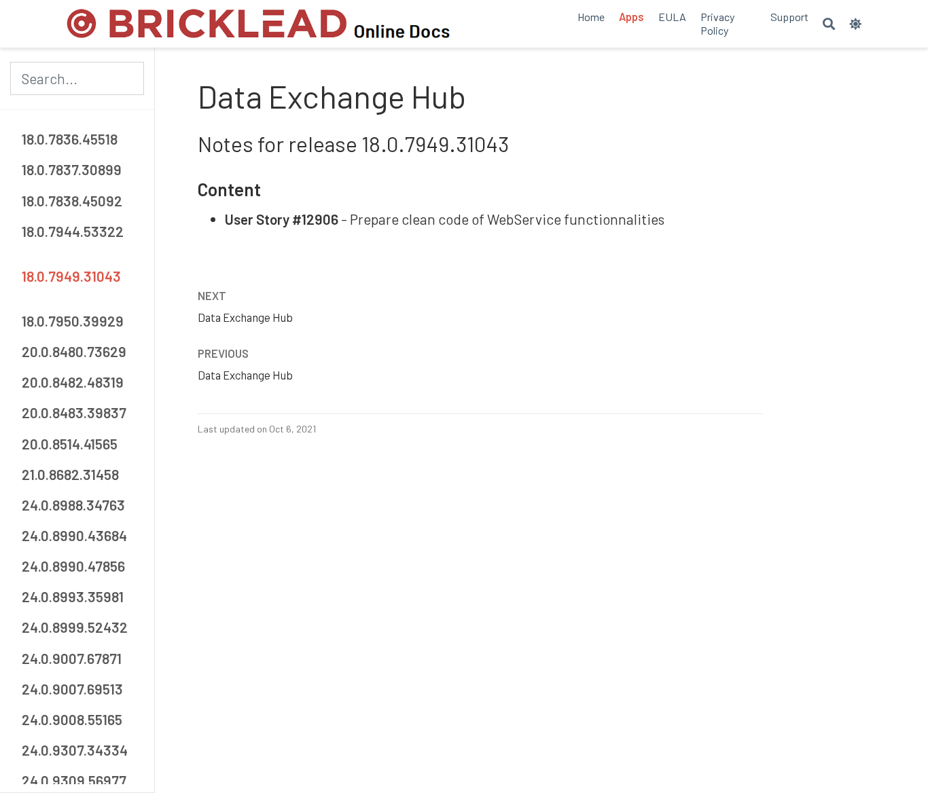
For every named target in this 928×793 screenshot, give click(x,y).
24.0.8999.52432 (75, 627)
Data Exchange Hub (245, 317)
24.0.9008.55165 (72, 719)
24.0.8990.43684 (74, 535)
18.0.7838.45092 (72, 200)
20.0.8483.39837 (74, 413)
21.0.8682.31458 (70, 474)
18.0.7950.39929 (73, 320)
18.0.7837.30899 (72, 170)
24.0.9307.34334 (75, 749)
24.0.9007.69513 (72, 688)
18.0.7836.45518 (70, 139)
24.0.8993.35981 (73, 596)
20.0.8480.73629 (74, 351)
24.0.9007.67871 (72, 658)
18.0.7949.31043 (71, 276)
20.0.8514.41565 (70, 443)
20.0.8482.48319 (73, 381)
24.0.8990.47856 (73, 565)
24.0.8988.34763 (73, 504)
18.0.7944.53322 (73, 231)
